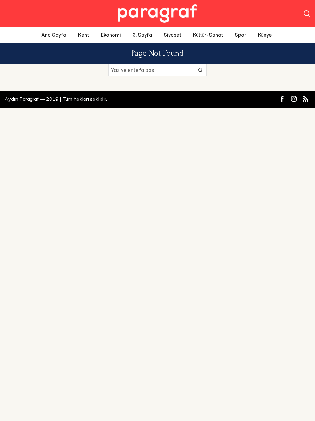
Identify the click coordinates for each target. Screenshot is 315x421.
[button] (200, 70)
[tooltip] (282, 99)
